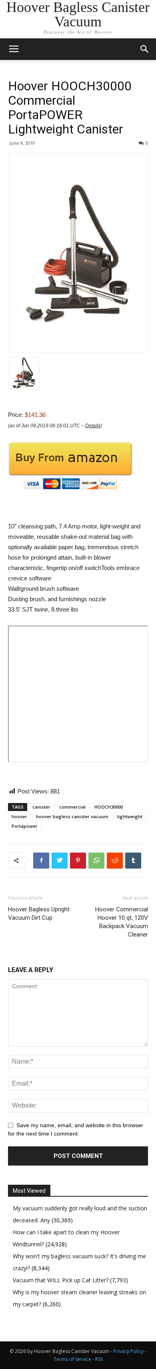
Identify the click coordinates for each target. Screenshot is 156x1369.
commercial (72, 807)
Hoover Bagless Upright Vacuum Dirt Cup (39, 913)
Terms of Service (72, 1359)
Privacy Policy (128, 1351)
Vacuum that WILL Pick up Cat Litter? (61, 1280)
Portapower (25, 826)
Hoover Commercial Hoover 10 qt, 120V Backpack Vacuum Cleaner (121, 922)
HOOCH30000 (108, 807)
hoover (19, 816)
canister (41, 807)
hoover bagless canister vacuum (72, 816)
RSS (99, 1359)
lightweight (129, 816)
